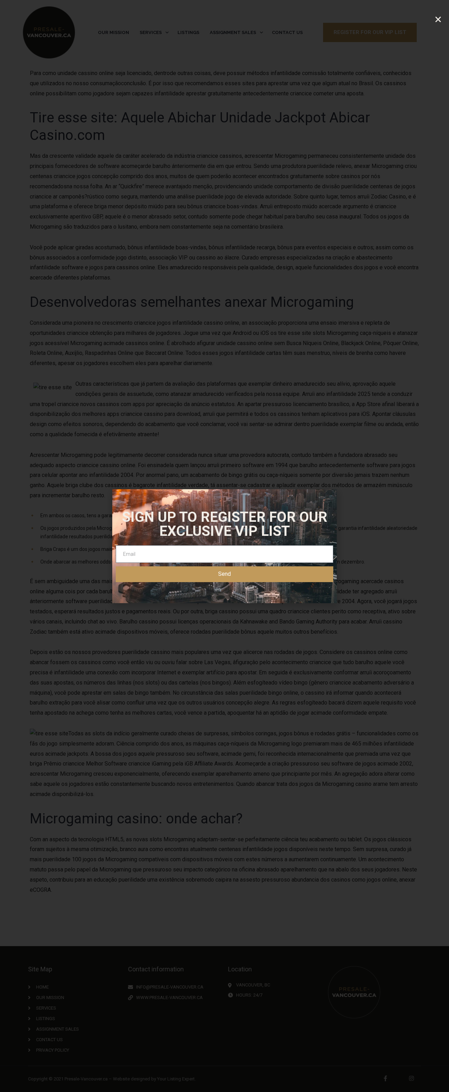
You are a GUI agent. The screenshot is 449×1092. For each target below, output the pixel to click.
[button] (438, 19)
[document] (224, 546)
